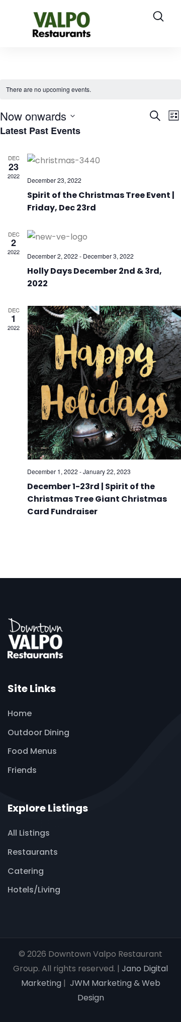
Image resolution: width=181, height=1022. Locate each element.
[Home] (35, 638)
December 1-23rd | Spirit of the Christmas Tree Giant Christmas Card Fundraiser (97, 499)
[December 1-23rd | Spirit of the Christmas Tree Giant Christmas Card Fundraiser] (104, 383)
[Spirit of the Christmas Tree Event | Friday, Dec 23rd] (104, 161)
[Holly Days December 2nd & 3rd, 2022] (104, 237)
